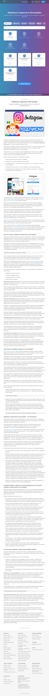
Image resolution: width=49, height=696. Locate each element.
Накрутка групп (7, 638)
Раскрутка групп (7, 640)
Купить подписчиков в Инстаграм (24, 651)
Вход (43, 1)
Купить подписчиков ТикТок (37, 649)
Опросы (5, 646)
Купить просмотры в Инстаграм (24, 655)
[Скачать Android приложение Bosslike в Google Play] (24, 678)
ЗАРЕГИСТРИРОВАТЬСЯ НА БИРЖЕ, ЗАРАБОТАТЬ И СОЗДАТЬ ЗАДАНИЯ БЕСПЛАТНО (25, 94)
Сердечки (5, 651)
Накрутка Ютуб (21, 670)
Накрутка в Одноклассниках (37, 673)
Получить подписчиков (8, 637)
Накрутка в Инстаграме (9, 220)
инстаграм (27, 628)
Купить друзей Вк (7, 649)
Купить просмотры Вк (8, 658)
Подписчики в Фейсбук (36, 637)
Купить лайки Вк (7, 656)
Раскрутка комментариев (9, 642)
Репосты (5, 644)
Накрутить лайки (7, 635)
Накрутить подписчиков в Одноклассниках (37, 670)
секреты (22, 628)
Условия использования (8, 681)
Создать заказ (24, 83)
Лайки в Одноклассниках (37, 668)
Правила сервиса (7, 679)
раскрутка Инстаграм (11, 429)
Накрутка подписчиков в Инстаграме (22, 637)
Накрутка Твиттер (7, 665)
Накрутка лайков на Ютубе (23, 668)
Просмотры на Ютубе (22, 667)
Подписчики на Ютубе (22, 665)
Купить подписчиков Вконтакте (10, 655)
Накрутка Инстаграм (22, 640)
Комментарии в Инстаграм (23, 641)
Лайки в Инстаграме (22, 635)
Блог (33, 1)
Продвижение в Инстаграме (23, 658)
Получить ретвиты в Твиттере (9, 671)
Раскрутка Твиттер (7, 667)
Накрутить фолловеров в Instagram (11, 351)
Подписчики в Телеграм (37, 644)
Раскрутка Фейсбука (36, 638)
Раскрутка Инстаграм (22, 660)
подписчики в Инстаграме (34, 261)
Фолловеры (20, 643)
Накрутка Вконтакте (7, 653)
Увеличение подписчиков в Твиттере (9, 669)
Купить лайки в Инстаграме (23, 653)
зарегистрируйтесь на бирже (37, 15)
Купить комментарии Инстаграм (24, 656)
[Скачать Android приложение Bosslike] (24, 681)
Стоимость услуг (7, 683)
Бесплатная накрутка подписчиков (18, 226)
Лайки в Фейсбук (35, 635)
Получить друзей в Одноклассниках (35, 666)
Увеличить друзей (7, 647)
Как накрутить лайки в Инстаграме (22, 646)
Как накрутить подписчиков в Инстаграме (23, 649)
